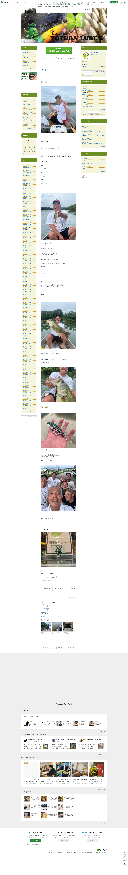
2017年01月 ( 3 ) (27, 304)
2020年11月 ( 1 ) (26, 209)
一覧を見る (102, 109)
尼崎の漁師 (84, 98)
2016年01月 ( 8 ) (27, 336)
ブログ (46, 75)
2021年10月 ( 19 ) (27, 185)
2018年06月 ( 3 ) (27, 261)
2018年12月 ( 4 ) (27, 248)
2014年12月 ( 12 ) (27, 364)
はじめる (35, 840)
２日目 (42, 604)
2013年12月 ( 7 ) (27, 395)
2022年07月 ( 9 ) (27, 180)
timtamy (84, 102)
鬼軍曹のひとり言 (86, 94)
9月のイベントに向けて (28, 112)
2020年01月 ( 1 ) (27, 224)
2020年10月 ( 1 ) (27, 211)
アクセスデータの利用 (80, 852)
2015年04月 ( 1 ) (27, 354)
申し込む (92, 840)
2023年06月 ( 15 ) (27, 170)
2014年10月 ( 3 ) (27, 369)
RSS (85, 176)
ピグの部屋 (100, 54)
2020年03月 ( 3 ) (27, 219)
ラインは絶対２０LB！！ (88, 106)
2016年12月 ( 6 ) (26, 307)
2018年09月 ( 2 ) (27, 253)
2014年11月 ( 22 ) (27, 367)
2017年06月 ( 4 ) (27, 292)
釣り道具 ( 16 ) (26, 62)
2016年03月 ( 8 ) (27, 330)
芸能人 (37, 716)
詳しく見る (64, 840)
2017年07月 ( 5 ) (27, 289)
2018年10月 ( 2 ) (27, 250)
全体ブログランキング (87, 66)
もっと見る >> (44, 616)
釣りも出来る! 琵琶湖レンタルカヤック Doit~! (92, 143)
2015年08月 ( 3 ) (27, 349)
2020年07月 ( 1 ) (27, 214)
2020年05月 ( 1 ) (27, 216)
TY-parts (84, 127)
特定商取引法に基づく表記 (94, 852)
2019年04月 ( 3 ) (27, 240)
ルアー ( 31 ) (26, 60)
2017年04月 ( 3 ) (27, 297)
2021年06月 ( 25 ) (27, 196)
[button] (125, 864)
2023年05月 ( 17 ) (27, 173)
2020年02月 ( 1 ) (27, 222)
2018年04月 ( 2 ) (27, 266)
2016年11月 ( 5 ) (26, 310)
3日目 (44, 70)
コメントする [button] (60, 589)
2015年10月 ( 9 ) (27, 343)
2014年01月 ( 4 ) (27, 392)
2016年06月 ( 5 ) (27, 323)
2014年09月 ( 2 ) (27, 372)
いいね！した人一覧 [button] (72, 592)
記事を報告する (73, 597)
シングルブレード (86, 161)
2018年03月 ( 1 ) (27, 268)
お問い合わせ (62, 852)
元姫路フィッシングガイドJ (88, 90)
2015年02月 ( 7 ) (27, 359)
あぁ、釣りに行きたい (28, 109)
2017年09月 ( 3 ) (27, 284)
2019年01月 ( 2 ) (27, 245)
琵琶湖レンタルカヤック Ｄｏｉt (90, 163)
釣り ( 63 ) (25, 57)
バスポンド (84, 158)
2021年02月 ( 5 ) (27, 204)
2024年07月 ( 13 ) (27, 165)
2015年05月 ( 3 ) (27, 351)
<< (26, 140)
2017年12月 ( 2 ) (26, 276)
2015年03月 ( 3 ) (27, 356)
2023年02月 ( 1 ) (27, 175)
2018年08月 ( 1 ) (27, 255)
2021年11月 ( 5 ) (26, 183)
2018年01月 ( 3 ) (27, 273)
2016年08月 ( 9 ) (27, 317)
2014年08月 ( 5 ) (27, 374)
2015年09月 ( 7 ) (27, 346)
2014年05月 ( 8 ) (27, 382)
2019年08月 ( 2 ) (27, 232)
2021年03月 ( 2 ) (27, 201)
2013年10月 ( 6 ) (27, 400)
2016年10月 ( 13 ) (27, 312)
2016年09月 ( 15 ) (27, 315)
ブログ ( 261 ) (26, 52)
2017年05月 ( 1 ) (27, 294)
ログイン (123, 2)
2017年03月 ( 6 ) (27, 299)
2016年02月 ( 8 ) (27, 333)
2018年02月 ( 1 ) (27, 271)
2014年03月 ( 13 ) (27, 387)
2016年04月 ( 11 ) (27, 328)
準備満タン (43, 612)
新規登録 (114, 2)
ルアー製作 (25, 114)
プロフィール (94, 54)
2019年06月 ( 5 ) (27, 235)
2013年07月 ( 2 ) (27, 408)
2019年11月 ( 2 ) (26, 229)
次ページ (66, 62)
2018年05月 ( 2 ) (27, 263)
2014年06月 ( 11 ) (27, 380)
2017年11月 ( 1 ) (26, 279)
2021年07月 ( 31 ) (27, 193)
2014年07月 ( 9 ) (27, 377)
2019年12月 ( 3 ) (27, 227)
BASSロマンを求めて (87, 139)
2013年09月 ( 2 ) (27, 403)
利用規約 (70, 852)
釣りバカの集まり (45, 608)
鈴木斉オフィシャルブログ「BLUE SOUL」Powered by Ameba (93, 135)
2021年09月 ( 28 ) (27, 188)
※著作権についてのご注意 (87, 177)
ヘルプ (105, 852)
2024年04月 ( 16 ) (27, 167)
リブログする (72, 588)
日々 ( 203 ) (25, 55)
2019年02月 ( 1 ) (27, 242)
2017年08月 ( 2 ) (27, 286)
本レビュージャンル (86, 68)
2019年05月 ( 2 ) (27, 237)
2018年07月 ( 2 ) (27, 258)
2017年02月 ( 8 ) (27, 302)
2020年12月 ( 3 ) (27, 206)
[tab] (29, 716)
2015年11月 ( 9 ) (26, 341)
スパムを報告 (53, 852)
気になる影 (25, 124)
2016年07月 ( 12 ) (27, 320)
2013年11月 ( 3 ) (27, 398)
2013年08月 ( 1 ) (27, 405)
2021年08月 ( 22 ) (27, 191)
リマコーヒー (85, 168)
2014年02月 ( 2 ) (27, 390)
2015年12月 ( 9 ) (26, 338)
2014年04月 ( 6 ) (27, 385)
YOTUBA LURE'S (64, 25)
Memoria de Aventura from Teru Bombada (92, 131)
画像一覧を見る (32, 128)
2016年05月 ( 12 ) (27, 325)
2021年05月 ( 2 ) (27, 198)
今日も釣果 (25, 117)
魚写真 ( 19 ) (25, 65)
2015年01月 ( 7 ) (27, 361)
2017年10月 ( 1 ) (26, 281)
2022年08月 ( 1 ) (27, 178)
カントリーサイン (86, 166)
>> (32, 140)
